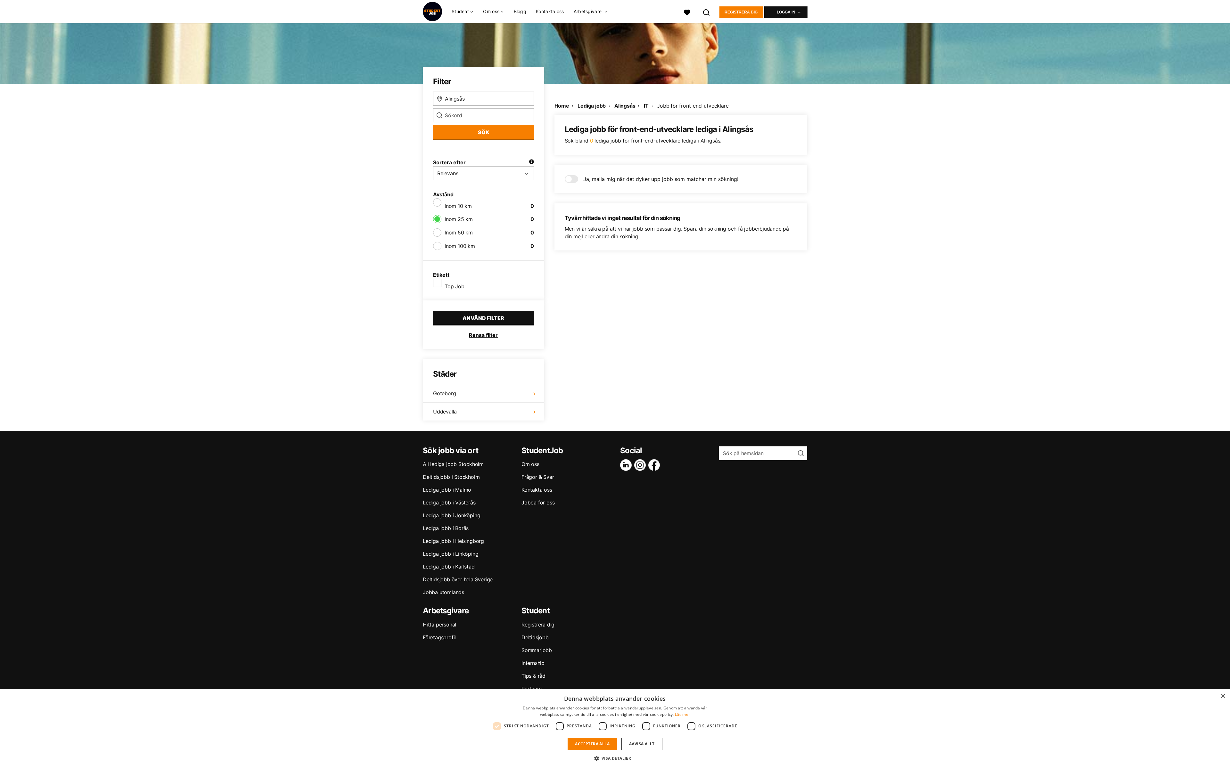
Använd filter (483, 318)
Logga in (786, 12)
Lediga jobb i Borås (446, 528)
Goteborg (444, 393)
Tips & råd (533, 676)
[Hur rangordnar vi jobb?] (531, 162)
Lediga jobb (592, 105)
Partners (531, 688)
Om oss (530, 464)
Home (561, 105)
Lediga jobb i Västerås (449, 502)
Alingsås (624, 105)
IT (646, 105)
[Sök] (706, 12)
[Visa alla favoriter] (687, 12)
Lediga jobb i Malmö (447, 490)
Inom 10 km (458, 206)
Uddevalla (445, 411)
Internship (533, 663)
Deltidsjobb (535, 637)
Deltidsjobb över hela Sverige (458, 579)
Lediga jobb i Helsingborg (453, 541)
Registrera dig (741, 12)
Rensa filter (483, 335)
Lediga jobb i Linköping (450, 554)
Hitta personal (439, 624)
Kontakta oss (550, 11)
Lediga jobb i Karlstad (449, 566)
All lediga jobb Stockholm (453, 464)
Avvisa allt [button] (641, 744)
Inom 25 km (459, 219)
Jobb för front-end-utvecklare (692, 105)
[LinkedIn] (627, 465)
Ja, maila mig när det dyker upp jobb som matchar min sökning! (660, 179)
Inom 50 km (459, 232)
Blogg (520, 11)
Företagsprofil (439, 637)
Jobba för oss (537, 502)
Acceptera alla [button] (592, 744)
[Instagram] (641, 465)
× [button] (1222, 696)
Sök (483, 132)
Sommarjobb (536, 650)
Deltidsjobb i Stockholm (451, 477)
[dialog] (615, 729)
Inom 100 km (460, 246)
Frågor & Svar (537, 477)
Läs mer (682, 714)
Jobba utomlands (443, 592)
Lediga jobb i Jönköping (451, 515)
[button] (615, 758)
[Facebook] (655, 465)
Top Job (454, 286)
